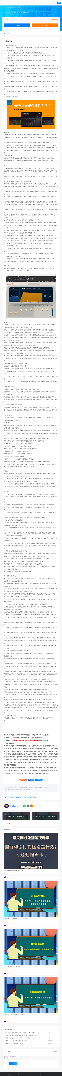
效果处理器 (7, 73)
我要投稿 (58, 7)
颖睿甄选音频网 (8, 14)
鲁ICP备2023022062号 (35, 1074)
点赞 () (39, 779)
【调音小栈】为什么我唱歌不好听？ (15, 816)
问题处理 (14, 7)
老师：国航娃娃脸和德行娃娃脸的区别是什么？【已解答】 (17, 870)
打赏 (32, 779)
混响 (43, 73)
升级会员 (45, 25)
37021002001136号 (24, 1074)
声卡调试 (11, 797)
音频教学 (9, 7)
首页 (5, 7)
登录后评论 (13, 1063)
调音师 (34, 797)
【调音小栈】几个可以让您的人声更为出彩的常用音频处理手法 (18, 918)
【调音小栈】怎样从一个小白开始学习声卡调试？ (45, 816)
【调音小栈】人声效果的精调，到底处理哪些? (14, 1014)
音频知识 (19, 7)
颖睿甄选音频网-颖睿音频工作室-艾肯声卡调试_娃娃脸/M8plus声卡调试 (22, 787)
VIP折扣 (56, 19)
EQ (12, 461)
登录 (59, 2)
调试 (29, 797)
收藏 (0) (24, 779)
